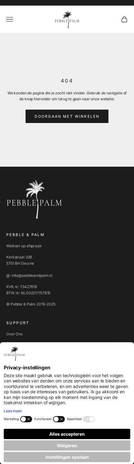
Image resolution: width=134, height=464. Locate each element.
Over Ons (14, 334)
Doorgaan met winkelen (67, 116)
